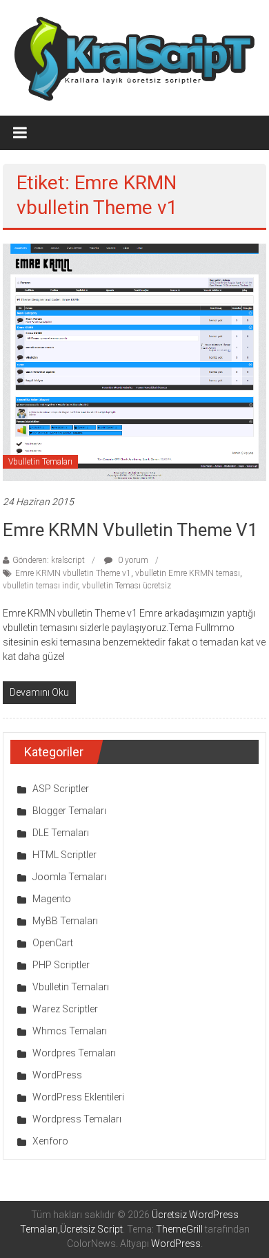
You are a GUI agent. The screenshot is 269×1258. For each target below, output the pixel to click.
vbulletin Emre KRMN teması (187, 573)
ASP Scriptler (60, 788)
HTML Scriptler (64, 854)
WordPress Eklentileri (78, 1096)
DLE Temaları (60, 832)
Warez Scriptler (65, 1008)
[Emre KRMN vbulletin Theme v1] (134, 361)
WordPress (57, 1074)
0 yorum (132, 560)
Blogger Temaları (69, 810)
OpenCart (52, 942)
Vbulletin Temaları (40, 462)
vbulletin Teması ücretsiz (126, 585)
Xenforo (50, 1141)
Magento (51, 898)
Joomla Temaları (69, 876)
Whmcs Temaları (69, 1030)
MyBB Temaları (65, 920)
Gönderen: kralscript (48, 560)
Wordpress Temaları (76, 1118)
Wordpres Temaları (74, 1052)
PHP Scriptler (61, 964)
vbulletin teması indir (40, 585)
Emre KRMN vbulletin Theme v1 (130, 530)
